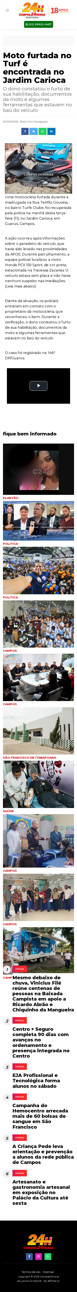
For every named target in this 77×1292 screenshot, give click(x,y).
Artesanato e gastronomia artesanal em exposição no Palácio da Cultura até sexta (41, 1192)
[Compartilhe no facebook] (25, 131)
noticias (19, 969)
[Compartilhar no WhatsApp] (42, 131)
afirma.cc (54, 1280)
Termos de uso (31, 1271)
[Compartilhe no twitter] (33, 131)
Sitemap (48, 1271)
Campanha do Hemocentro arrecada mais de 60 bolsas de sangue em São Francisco (40, 1116)
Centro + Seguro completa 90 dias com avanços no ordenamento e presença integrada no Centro (40, 1042)
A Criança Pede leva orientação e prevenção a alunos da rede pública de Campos (43, 1154)
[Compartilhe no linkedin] (51, 131)
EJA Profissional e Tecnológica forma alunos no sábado (36, 1080)
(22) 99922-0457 (40, 24)
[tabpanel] (38, 573)
